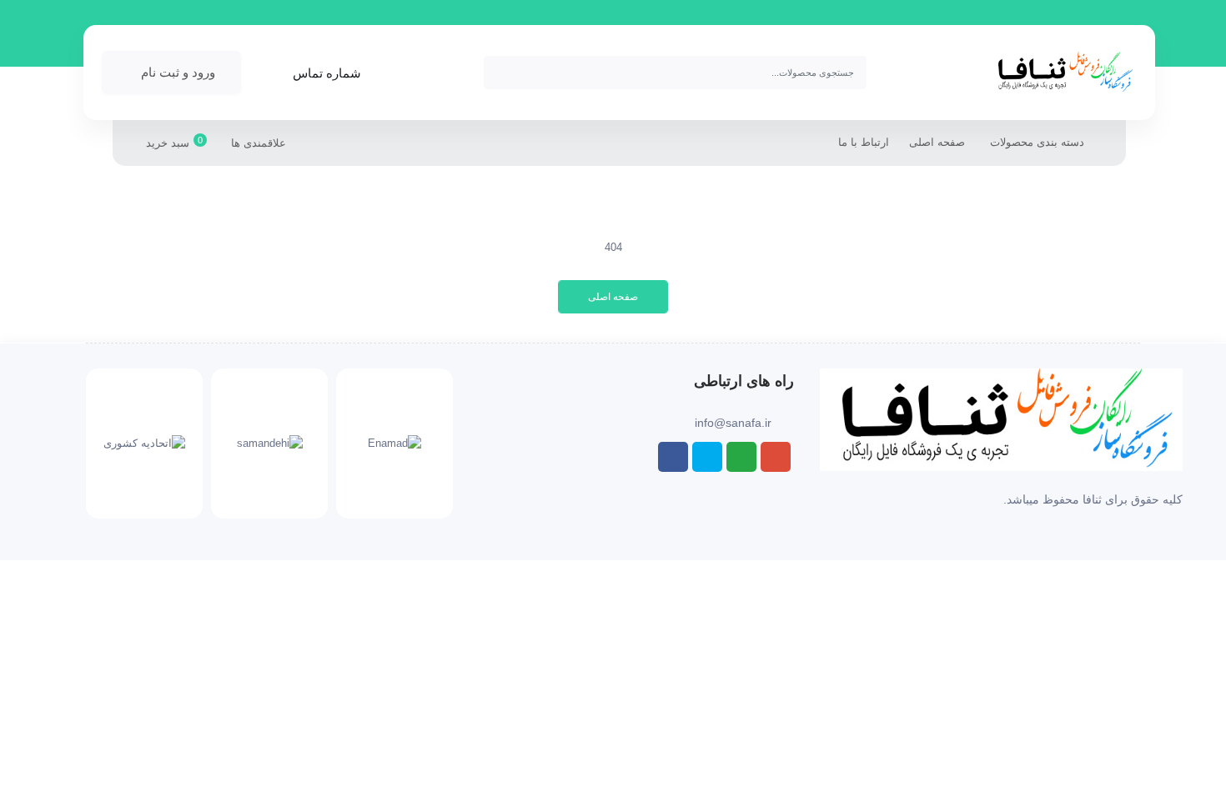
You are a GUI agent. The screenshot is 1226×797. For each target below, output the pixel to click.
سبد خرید (174, 142)
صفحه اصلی (937, 142)
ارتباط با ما (863, 142)
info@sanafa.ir (733, 422)
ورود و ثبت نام (178, 72)
